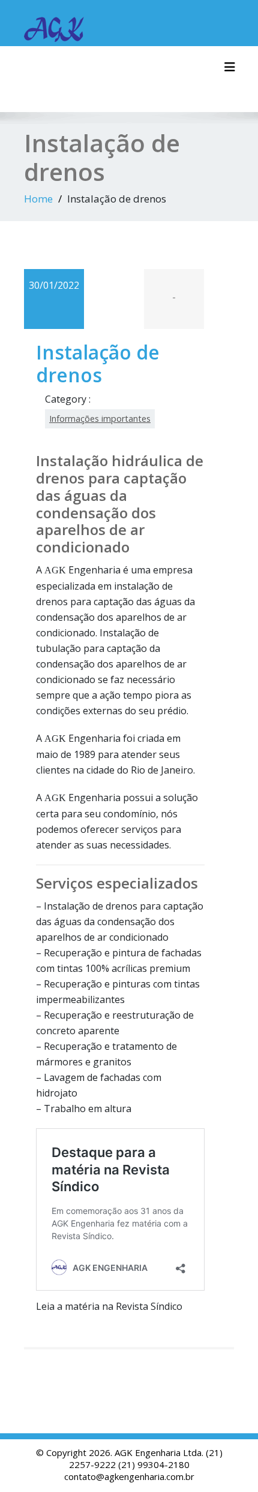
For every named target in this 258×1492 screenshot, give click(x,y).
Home (38, 199)
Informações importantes (100, 418)
